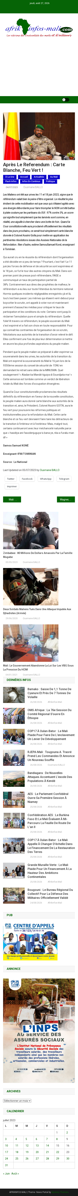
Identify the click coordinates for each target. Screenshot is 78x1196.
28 (47, 1158)
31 (6, 1165)
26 (27, 1158)
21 (47, 1152)
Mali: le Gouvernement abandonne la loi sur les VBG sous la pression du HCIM (38, 667)
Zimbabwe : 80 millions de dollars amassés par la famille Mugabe (37, 555)
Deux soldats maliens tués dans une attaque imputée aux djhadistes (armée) (37, 611)
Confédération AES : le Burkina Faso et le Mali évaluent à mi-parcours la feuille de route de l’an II (49, 821)
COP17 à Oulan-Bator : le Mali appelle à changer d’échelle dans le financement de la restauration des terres (51, 846)
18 (16, 1152)
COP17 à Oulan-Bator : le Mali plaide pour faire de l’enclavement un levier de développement (51, 735)
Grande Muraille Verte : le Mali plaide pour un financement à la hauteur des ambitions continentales (50, 871)
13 (37, 1145)
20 (37, 1152)
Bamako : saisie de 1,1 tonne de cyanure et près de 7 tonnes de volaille (49, 693)
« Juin (6, 1173)
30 (67, 1158)
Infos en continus (31, 181)
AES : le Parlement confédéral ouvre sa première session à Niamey (48, 798)
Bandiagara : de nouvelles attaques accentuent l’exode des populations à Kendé (50, 777)
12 (27, 1145)
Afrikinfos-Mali (55, 702)
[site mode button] (65, 100)
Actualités (39, 177)
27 (37, 1158)
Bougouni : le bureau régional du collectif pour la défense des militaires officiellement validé (50, 894)
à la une (9, 177)
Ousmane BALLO (33, 187)
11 (16, 1145)
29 (57, 1158)
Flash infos (11, 181)
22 (57, 1152)
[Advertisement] (39, 71)
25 (16, 1158)
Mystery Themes (60, 1192)
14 (47, 1145)
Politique (50, 181)
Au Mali (54, 177)
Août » (15, 1173)
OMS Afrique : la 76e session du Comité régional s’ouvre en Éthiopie (49, 714)
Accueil (24, 177)
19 (27, 1152)
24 (6, 1158)
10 (6, 1145)
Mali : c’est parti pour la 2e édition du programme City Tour (15, 499)
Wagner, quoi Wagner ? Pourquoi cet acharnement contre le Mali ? (67, 499)
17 (6, 1152)
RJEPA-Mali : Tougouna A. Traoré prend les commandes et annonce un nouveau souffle (51, 756)
